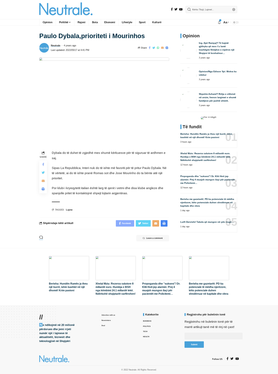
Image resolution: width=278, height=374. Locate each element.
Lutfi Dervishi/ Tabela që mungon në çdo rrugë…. (207, 222)
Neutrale (55, 45)
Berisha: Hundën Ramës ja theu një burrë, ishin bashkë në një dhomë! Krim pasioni (68, 287)
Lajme (69, 209)
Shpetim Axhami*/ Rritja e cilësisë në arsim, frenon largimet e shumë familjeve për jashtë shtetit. (217, 97)
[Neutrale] (66, 9)
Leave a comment (154, 238)
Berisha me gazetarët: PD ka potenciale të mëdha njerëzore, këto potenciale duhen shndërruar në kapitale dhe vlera (207, 202)
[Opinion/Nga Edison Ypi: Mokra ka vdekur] (188, 76)
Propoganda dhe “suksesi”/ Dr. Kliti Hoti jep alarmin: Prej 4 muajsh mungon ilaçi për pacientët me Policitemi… (207, 179)
